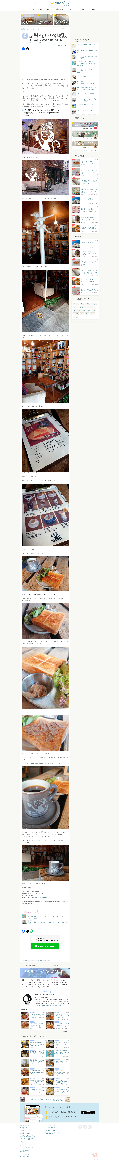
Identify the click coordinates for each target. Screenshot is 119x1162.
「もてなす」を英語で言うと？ (85, 104)
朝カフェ (48, 960)
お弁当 (87, 304)
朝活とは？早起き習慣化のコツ (28, 1136)
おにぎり (94, 304)
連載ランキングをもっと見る (90, 150)
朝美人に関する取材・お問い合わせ (29, 1138)
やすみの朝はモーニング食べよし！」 (46, 1005)
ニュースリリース (25, 1154)
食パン (75, 307)
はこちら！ (59, 1005)
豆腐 (93, 310)
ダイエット (82, 307)
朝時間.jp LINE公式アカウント (28, 1132)
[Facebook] (23, 50)
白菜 (89, 310)
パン (82, 313)
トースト (76, 313)
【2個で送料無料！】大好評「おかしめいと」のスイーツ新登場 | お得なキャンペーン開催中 (87, 63)
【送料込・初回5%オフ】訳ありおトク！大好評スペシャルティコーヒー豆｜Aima (87, 70)
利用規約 (23, 1141)
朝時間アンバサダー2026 (26, 1133)
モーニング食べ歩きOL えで (62, 45)
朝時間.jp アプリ (25, 1130)
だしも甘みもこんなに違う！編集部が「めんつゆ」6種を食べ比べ (86, 99)
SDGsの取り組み (25, 1156)
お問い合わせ (24, 1142)
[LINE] (31, 932)
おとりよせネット (51, 1127)
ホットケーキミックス (79, 310)
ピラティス (91, 307)
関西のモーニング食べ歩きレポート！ (37, 42)
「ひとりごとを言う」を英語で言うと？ (87, 93)
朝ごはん (76, 304)
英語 (82, 304)
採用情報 (23, 1151)
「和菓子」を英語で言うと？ (84, 76)
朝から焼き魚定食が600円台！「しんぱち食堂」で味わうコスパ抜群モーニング (87, 88)
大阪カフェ (37, 960)
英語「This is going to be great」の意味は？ (87, 51)
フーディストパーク (51, 1130)
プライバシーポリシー (26, 1139)
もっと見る (65, 1031)
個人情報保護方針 (25, 1150)
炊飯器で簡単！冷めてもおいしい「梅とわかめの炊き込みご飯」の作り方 (86, 83)
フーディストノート (51, 1128)
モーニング (32, 960)
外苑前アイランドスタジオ (53, 1132)
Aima (48, 1135)
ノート (92, 313)
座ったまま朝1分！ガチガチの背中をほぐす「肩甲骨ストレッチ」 (87, 57)
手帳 (87, 313)
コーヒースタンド (25, 960)
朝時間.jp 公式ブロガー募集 (27, 1135)
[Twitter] (27, 50)
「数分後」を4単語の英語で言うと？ (86, 44)
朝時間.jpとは (24, 1127)
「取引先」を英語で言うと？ (84, 110)
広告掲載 (23, 1153)
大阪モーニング (43, 960)
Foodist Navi (50, 1133)
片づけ (75, 317)
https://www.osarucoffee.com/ (41, 897)
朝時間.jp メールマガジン (26, 1128)
